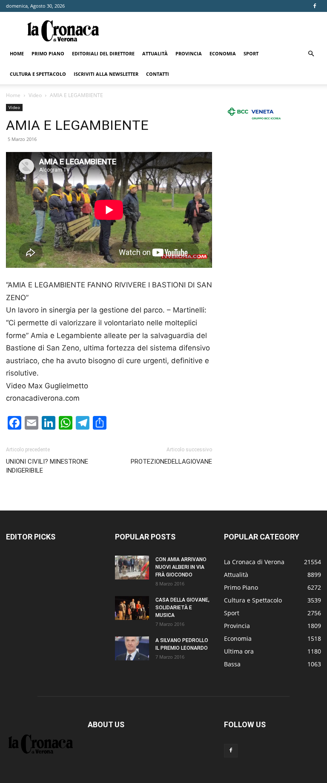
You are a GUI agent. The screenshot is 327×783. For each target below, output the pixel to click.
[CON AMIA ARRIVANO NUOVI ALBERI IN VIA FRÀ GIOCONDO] (132, 567)
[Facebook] (314, 6)
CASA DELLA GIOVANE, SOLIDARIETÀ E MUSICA (182, 607)
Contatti (157, 74)
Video (35, 95)
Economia (222, 53)
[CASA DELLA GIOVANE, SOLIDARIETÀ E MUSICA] (132, 608)
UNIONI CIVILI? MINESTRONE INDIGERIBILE (47, 466)
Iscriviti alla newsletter (106, 74)
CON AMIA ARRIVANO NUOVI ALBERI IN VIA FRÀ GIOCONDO (181, 567)
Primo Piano (48, 53)
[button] (311, 54)
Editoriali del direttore (103, 53)
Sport (251, 53)
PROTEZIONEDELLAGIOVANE (171, 461)
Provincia (188, 53)
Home (17, 53)
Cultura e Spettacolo (38, 74)
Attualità (155, 53)
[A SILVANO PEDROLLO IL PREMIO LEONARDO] (132, 648)
